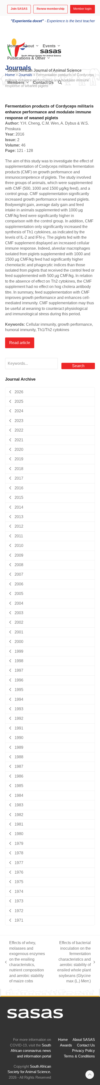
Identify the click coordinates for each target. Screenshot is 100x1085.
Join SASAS (19, 8)
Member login (82, 8)
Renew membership (50, 8)
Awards (66, 1045)
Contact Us (86, 1045)
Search (78, 366)
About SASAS (84, 1040)
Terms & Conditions (79, 1056)
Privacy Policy (83, 1051)
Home (63, 1040)
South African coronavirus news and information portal (31, 1050)
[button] (60, 83)
